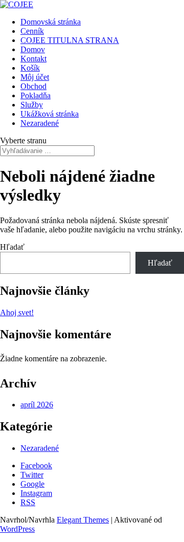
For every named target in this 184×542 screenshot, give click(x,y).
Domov (32, 49)
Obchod (33, 86)
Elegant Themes (83, 519)
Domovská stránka (50, 21)
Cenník (32, 31)
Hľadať (12, 247)
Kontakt (33, 58)
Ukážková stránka (49, 114)
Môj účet (34, 77)
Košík (30, 67)
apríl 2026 (36, 404)
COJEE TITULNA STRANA (69, 40)
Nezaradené (39, 123)
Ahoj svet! (17, 312)
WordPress (17, 529)
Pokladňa (35, 95)
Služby (31, 104)
